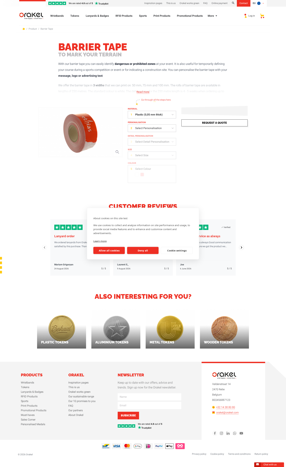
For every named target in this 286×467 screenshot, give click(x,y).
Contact (243, 3)
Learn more (100, 241)
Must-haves (28, 415)
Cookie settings (177, 250)
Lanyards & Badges (97, 16)
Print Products (161, 16)
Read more (143, 92)
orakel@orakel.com (227, 413)
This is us (74, 387)
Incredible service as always (200, 236)
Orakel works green (79, 392)
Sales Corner (28, 420)
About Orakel (75, 415)
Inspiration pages (78, 383)
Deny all (143, 250)
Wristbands (57, 16)
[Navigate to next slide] (241, 247)
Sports (143, 16)
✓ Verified (225, 227)
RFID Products (124, 16)
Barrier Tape (47, 29)
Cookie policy (217, 454)
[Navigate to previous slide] (44, 247)
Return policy (261, 454)
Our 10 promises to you (81, 401)
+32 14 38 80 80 (225, 407)
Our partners (75, 410)
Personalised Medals (33, 424)
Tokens (74, 16)
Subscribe (128, 415)
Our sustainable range (81, 397)
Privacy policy (199, 454)
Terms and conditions (239, 454)
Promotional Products (190, 16)
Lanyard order (64, 236)
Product (33, 29)
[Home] (33, 16)
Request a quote (214, 122)
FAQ (70, 406)
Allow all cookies (109, 250)
